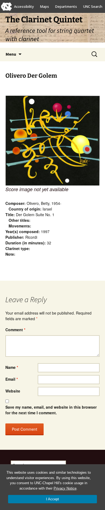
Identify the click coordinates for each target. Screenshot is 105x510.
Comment (15, 329)
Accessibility (24, 6)
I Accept (52, 499)
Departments (66, 6)
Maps (44, 6)
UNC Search (92, 6)
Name (11, 367)
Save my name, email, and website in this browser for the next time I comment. (51, 409)
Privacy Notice (65, 488)
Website (12, 391)
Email (11, 379)
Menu (11, 54)
